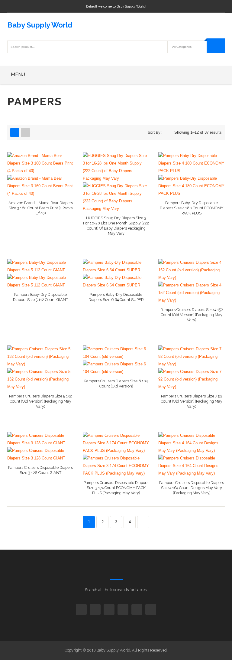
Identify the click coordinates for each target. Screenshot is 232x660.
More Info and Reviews (40, 215)
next (143, 522)
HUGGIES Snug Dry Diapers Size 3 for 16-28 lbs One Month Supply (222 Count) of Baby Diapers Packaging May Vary (116, 226)
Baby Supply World (39, 25)
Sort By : (155, 132)
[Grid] (14, 132)
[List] (25, 132)
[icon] (81, 609)
